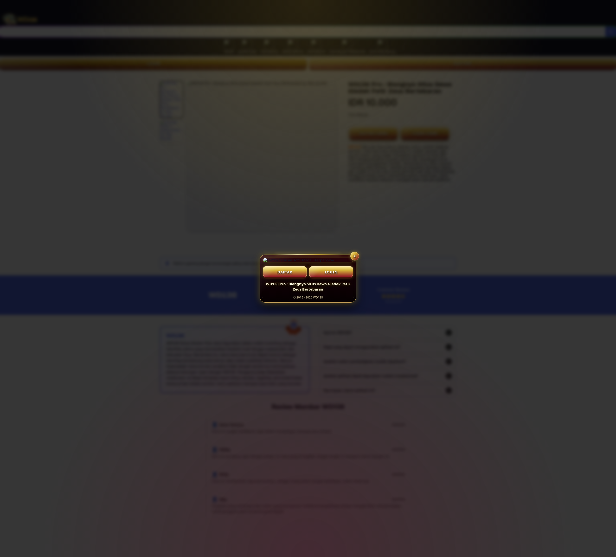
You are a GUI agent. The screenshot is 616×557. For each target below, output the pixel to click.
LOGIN (331, 272)
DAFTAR (284, 272)
